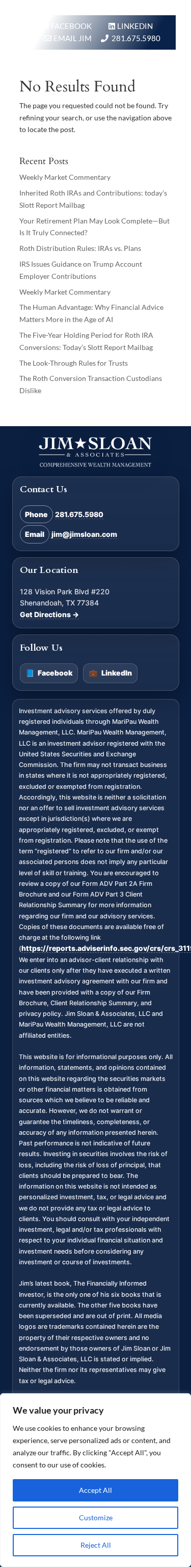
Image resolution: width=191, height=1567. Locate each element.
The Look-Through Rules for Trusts (73, 363)
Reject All (95, 1545)
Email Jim (72, 38)
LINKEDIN (135, 25)
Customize (96, 1517)
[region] (95, 1480)
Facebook (48, 672)
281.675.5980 (136, 38)
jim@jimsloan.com (84, 534)
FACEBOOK (72, 25)
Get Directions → (49, 614)
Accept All (95, 1490)
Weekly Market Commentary (65, 177)
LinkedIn (110, 672)
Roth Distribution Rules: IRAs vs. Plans (80, 248)
